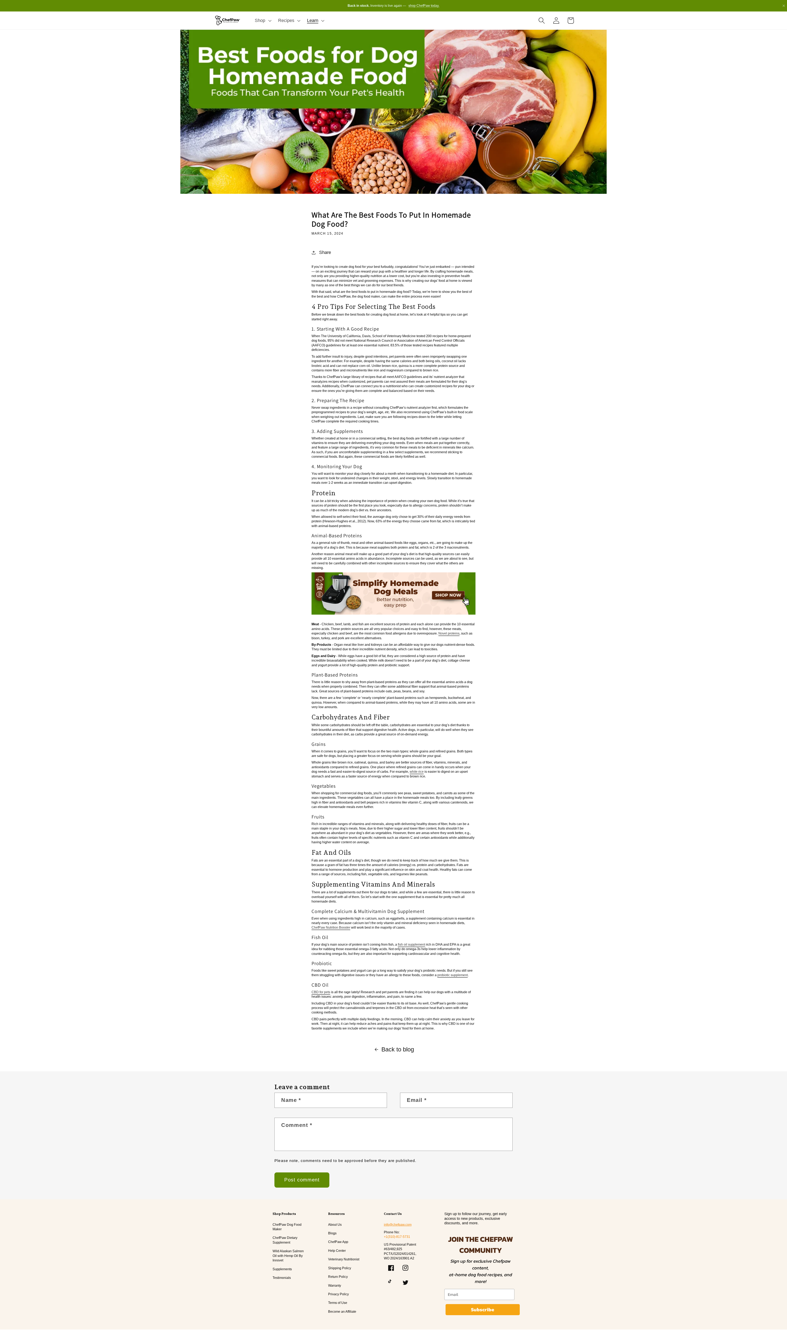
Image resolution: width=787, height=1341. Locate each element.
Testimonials (282, 1277)
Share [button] (325, 252)
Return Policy (338, 1276)
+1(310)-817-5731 (397, 1236)
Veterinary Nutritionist (343, 1259)
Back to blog (397, 1049)
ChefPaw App (338, 1242)
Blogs (332, 1233)
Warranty (334, 1285)
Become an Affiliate (342, 1311)
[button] (262, 20)
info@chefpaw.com (398, 1224)
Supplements (282, 1269)
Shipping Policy (339, 1268)
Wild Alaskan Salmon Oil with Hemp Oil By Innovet (288, 1255)
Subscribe (482, 1309)
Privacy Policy (338, 1294)
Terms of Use (337, 1302)
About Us (335, 1224)
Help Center (337, 1250)
